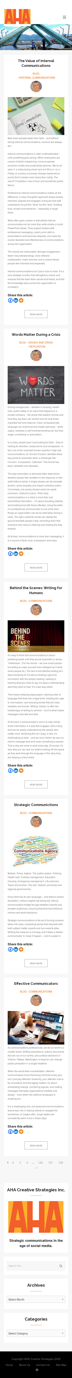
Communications (40, 601)
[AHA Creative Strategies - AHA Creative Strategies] (28, 17)
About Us (24, 1365)
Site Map (61, 1365)
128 (60, 1162)
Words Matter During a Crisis (36, 335)
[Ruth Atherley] (36, 86)
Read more (36, 314)
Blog (36, 73)
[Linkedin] (15, 300)
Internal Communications (37, 77)
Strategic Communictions (36, 805)
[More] (21, 300)
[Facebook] (10, 300)
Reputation (37, 346)
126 (40, 1162)
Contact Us (43, 1365)
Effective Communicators (36, 984)
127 (50, 1162)
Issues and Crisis (40, 342)
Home (9, 1365)
